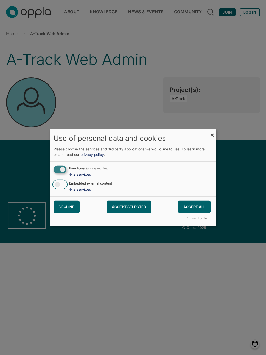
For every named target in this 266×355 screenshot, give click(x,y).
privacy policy (92, 154)
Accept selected (129, 206)
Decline (67, 206)
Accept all (194, 206)
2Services (80, 174)
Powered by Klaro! (198, 218)
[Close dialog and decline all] (212, 132)
